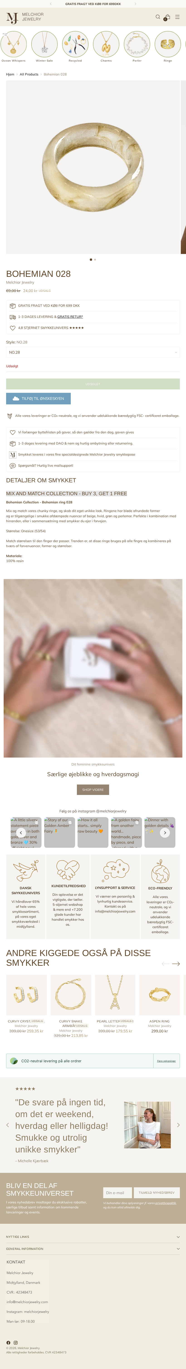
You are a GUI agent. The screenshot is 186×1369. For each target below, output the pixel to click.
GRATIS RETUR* (70, 316)
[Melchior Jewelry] (26, 17)
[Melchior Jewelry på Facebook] (9, 1343)
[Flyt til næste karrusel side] (176, 964)
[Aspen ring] (159, 995)
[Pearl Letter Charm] (115, 995)
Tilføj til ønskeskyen (43, 398)
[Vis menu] (177, 17)
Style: (16, 342)
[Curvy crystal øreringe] (26, 995)
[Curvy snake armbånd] (71, 995)
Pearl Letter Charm (115, 1021)
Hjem (10, 74)
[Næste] (135, 4)
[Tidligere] (51, 4)
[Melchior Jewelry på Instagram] (16, 1343)
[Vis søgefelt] (158, 17)
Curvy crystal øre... (26, 1021)
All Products (29, 74)
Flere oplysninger (166, 1061)
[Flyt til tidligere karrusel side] (165, 964)
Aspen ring (159, 1021)
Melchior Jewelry (20, 282)
